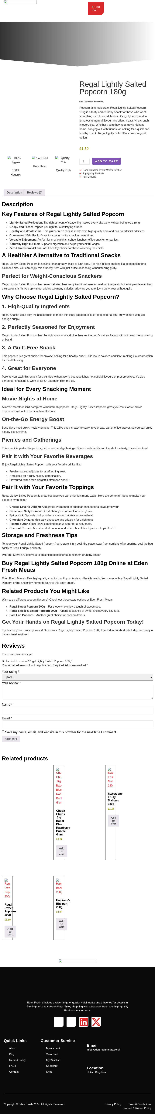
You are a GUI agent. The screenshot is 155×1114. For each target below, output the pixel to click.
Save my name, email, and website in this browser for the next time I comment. (61, 732)
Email (7, 718)
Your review (11, 683)
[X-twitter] (96, 1022)
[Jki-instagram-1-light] (71, 1022)
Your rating (10, 671)
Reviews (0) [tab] (34, 192)
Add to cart (106, 161)
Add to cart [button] (61, 851)
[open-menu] (84, 3)
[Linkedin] (83, 1022)
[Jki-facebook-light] (59, 1022)
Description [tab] (14, 192)
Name (7, 704)
